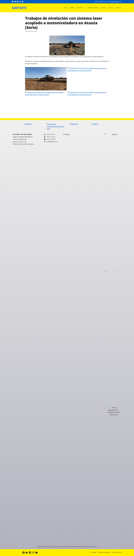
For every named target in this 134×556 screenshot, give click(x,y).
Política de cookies (116, 552)
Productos (80, 8)
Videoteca (103, 8)
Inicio (66, 8)
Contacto (118, 8)
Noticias (110, 8)
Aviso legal (93, 552)
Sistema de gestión (92, 8)
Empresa (72, 8)
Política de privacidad (104, 552)
